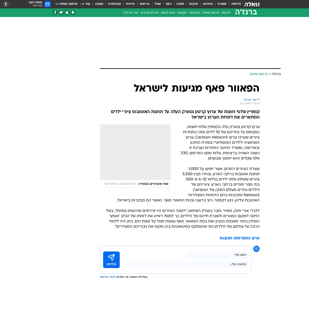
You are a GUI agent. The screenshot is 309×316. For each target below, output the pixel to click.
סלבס (180, 4)
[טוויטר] (61, 12)
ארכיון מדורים (149, 13)
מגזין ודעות (168, 13)
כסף (169, 4)
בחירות (208, 4)
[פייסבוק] (55, 12)
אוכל (157, 4)
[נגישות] (5, 4)
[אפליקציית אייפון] (67, 12)
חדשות (236, 4)
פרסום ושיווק (211, 13)
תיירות (130, 4)
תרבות (193, 4)
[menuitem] (233, 4)
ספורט (222, 4)
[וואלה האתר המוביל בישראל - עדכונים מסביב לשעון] (252, 4)
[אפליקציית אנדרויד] (72, 12)
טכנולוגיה (114, 4)
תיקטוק (182, 13)
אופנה (99, 4)
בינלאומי (195, 13)
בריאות (144, 4)
